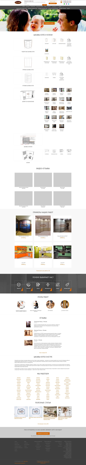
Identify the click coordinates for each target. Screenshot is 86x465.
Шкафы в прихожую (68, 442)
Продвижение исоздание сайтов (69, 461)
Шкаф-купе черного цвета (67, 457)
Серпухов (18, 394)
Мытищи (47, 388)
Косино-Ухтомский (67, 383)
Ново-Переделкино (28, 390)
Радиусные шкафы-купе (21, 8)
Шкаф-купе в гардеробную (67, 451)
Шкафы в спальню (68, 446)
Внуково (67, 377)
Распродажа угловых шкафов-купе (61, 78)
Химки (58, 396)
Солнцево (38, 394)
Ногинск (57, 390)
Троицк (38, 396)
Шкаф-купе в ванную (68, 452)
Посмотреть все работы (42, 270)
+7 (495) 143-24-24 (67, 1)
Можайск (28, 388)
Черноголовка (19, 397)
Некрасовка (19, 390)
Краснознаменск (57, 385)
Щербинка (57, 397)
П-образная (69, 154)
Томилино (28, 396)
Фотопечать (47, 53)
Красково (28, 385)
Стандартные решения (39, 6)
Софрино (47, 394)
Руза (48, 393)
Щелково (47, 397)
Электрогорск (67, 397)
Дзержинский (67, 379)
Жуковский (19, 382)
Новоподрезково (48, 390)
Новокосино (38, 390)
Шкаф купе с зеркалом (68, 454)
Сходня (19, 396)
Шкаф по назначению (53, 8)
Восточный (38, 379)
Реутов (38, 393)
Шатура (38, 397)
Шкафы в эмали (62, 8)
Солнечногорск (28, 394)
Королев (57, 383)
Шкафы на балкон (68, 449)
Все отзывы (42, 352)
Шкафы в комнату (68, 445)
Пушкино (67, 391)
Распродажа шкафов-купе (18, 447)
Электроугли (28, 399)
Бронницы (38, 377)
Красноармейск (38, 385)
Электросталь (18, 399)
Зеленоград (48, 382)
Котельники (19, 385)
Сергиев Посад (67, 393)
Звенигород (38, 382)
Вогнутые (38, 444)
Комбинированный (62, 43)
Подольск (47, 391)
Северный (57, 393)
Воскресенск (28, 379)
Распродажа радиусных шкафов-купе (69, 44)
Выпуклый (46, 43)
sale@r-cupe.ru (43, 463)
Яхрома (48, 399)
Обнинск (67, 390)
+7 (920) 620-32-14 (67, 2)
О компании (28, 6)
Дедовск (57, 379)
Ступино (67, 394)
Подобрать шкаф (49, 23)
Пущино (18, 393)
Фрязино (47, 396)
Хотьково (67, 396)
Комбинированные (38, 446)
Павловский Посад (38, 391)
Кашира (67, 382)
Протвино (57, 391)
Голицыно (47, 379)
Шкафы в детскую (68, 443)
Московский (38, 388)
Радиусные (47, 77)
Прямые (54, 77)
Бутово (48, 377)
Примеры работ (33, 6)
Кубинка (67, 385)
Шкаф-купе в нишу (68, 453)
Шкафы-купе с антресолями (67, 447)
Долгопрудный (28, 380)
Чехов (28, 397)
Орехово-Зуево (28, 391)
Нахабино (67, 388)
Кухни (68, 8)
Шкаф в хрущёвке (68, 450)
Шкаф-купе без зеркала (67, 456)
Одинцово (18, 391)
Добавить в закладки (43, 433)
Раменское (28, 393)
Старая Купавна (57, 394)
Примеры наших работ (43, 212)
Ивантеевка (58, 382)
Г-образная (47, 154)
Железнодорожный (67, 380)
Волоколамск (19, 379)
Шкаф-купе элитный (68, 457)
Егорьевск (57, 380)
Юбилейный (38, 399)
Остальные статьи (42, 423)
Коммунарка (48, 383)
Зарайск (28, 382)
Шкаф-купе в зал (69, 111)
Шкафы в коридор (68, 448)
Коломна (38, 383)
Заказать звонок (52, 1)
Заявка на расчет (53, 3)
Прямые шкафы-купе (32, 8)
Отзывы (45, 6)
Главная (23, 6)
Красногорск (48, 385)
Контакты (48, 6)
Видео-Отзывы (43, 168)
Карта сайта (26, 461)
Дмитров (18, 380)
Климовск (18, 383)
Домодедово (38, 380)
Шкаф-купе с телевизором (67, 455)
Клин (28, 383)
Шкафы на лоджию (68, 444)
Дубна (48, 380)
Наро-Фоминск (57, 388)
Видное (57, 377)
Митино (18, 388)
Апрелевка (18, 377)
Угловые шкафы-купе (42, 8)
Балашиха (28, 377)
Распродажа (38, 447)
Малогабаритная (54, 154)
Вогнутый (54, 43)
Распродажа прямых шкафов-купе (69, 62)
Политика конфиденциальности (20, 463)
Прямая (61, 154)
